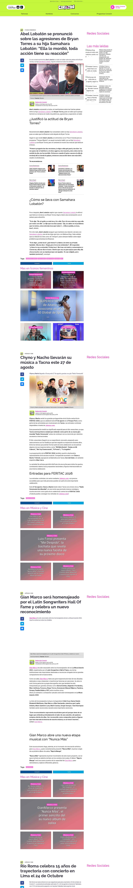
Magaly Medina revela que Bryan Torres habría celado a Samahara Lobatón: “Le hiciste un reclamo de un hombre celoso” (37, 186)
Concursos (75, 14)
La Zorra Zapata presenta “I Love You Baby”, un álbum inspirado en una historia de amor (36, 281)
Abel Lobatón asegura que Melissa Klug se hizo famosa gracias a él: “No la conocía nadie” (37, 171)
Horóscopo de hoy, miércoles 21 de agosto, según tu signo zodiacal (105, 79)
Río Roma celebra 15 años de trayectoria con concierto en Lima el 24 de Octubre (68, 520)
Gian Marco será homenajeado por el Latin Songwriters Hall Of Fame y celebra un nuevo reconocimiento (35, 520)
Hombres (49, 14)
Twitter (69, 263)
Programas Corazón (104, 14)
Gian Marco (33, 618)
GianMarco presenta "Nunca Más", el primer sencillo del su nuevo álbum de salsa (35, 572)
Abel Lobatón (41, 258)
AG (62, 258)
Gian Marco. (38, 722)
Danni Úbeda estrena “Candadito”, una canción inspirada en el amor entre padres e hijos (68, 841)
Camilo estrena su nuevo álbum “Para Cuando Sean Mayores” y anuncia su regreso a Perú (68, 572)
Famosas (24, 14)
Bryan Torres (50, 258)
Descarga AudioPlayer (66, 1)
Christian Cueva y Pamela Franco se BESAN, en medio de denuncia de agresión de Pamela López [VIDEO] (105, 69)
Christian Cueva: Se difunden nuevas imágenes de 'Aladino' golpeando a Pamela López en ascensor (105, 88)
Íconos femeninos (30, 30)
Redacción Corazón (41, 102)
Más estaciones (78, 1)
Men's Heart (32, 180)
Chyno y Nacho (30, 498)
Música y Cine (29, 353)
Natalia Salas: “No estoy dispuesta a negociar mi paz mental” (68, 333)
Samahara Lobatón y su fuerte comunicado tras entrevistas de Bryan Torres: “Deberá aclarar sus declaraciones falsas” (66, 172)
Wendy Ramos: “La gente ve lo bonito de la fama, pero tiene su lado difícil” (36, 333)
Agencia (57, 258)
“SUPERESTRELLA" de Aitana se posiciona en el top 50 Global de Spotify (52, 306)
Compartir (37, 263)
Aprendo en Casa (54, 1)
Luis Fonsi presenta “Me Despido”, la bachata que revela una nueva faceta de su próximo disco (52, 546)
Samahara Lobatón (44, 62)
